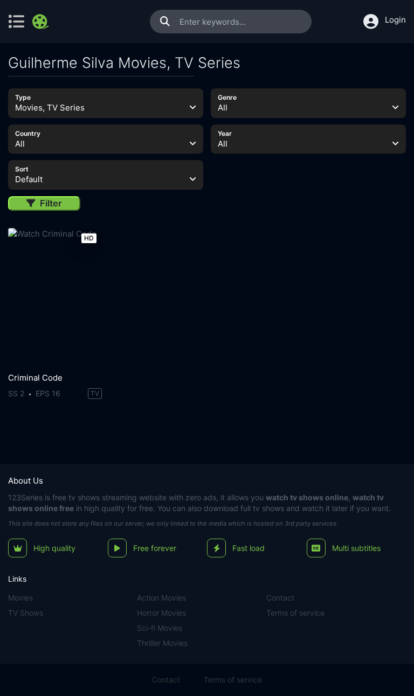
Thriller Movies (162, 642)
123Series (25, 497)
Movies (20, 597)
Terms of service (295, 612)
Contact (280, 597)
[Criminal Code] (55, 297)
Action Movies (161, 597)
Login (395, 20)
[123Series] (41, 21)
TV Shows (25, 612)
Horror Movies (161, 612)
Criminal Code (35, 378)
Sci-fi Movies (159, 627)
